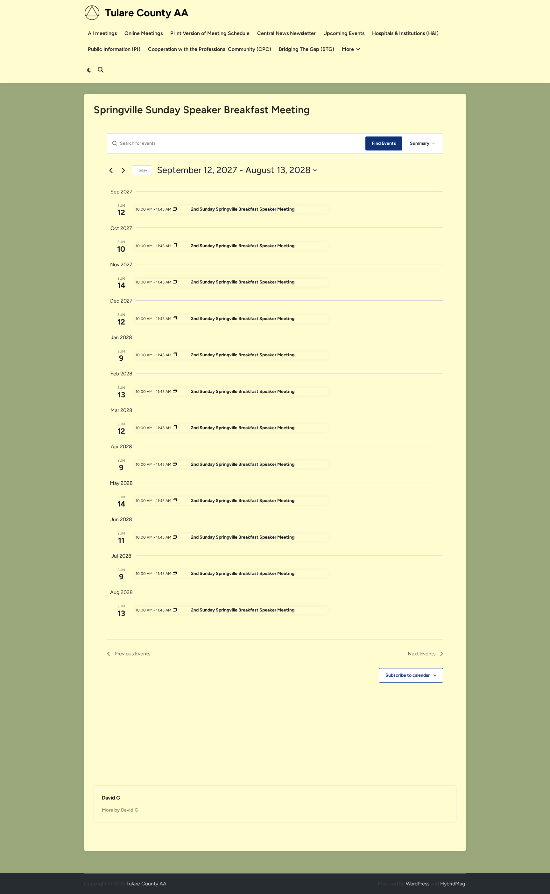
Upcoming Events (343, 33)
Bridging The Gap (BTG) (306, 49)
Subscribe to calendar (407, 675)
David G (111, 798)
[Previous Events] (111, 170)
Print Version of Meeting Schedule (210, 33)
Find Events (384, 143)
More (348, 49)
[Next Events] (123, 170)
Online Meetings (143, 33)
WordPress (417, 884)
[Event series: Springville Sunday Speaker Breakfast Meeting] (175, 209)
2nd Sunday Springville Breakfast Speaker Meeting (242, 209)
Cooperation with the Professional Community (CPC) (209, 49)
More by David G (120, 810)
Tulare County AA (146, 13)
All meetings (102, 33)
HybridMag (452, 884)
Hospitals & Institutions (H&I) (405, 33)
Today (142, 170)
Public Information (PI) (114, 49)
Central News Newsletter (286, 33)
